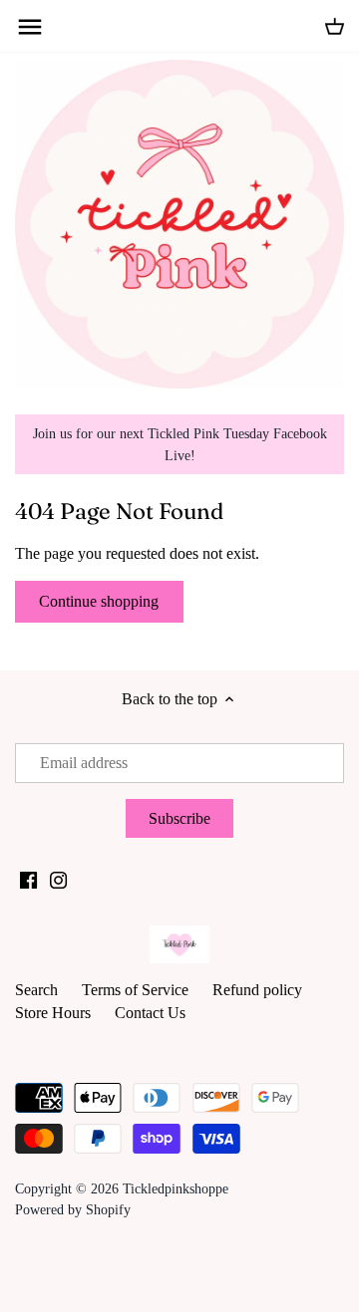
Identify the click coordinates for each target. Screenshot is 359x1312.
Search (36, 989)
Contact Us (150, 1012)
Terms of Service (135, 989)
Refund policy (257, 989)
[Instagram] (58, 879)
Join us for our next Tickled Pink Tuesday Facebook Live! (180, 444)
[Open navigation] (30, 27)
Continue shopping (99, 601)
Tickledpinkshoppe (175, 1188)
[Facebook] (28, 879)
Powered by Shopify (73, 1209)
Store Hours (53, 1012)
